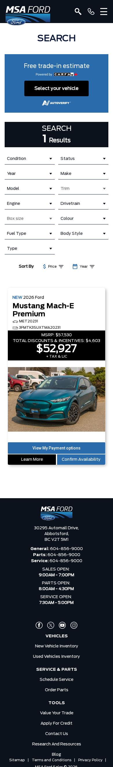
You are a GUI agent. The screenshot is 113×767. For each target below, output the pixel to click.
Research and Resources (56, 744)
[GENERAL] (91, 11)
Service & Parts (56, 670)
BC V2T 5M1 (57, 540)
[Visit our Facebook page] (39, 625)
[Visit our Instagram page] (73, 625)
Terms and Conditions (51, 760)
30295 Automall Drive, (56, 528)
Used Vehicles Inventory (56, 657)
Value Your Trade (56, 713)
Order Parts (56, 690)
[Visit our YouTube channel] (62, 625)
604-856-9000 (66, 549)
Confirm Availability (81, 460)
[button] (56, 448)
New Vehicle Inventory (56, 646)
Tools (56, 703)
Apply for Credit (56, 723)
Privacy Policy (90, 760)
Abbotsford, (56, 534)
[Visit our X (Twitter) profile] (50, 625)
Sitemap (17, 760)
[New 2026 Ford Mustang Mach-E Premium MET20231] (56, 399)
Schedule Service (56, 680)
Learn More (32, 460)
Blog (56, 755)
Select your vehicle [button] (56, 88)
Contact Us (56, 734)
